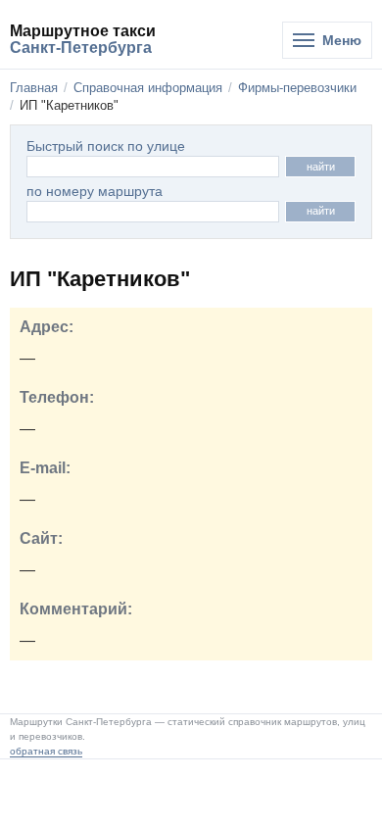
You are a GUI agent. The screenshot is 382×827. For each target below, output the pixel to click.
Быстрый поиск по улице (105, 146)
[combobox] (152, 211)
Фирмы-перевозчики (297, 87)
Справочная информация (147, 87)
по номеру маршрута (94, 191)
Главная (34, 87)
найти (321, 166)
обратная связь (46, 751)
